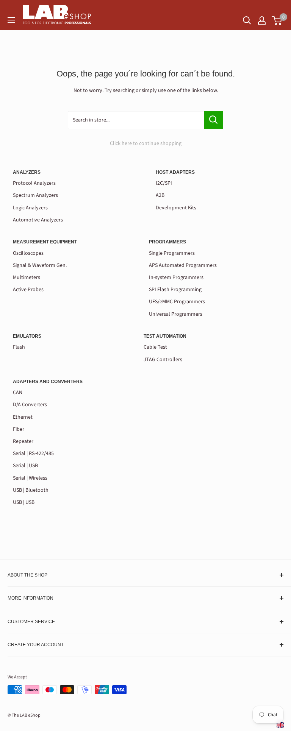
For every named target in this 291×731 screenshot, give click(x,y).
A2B (160, 195)
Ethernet (23, 417)
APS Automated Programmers (183, 265)
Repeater (23, 441)
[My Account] (262, 20)
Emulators (27, 336)
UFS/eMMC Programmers (177, 301)
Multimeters (26, 277)
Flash (19, 347)
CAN (17, 392)
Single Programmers (172, 253)
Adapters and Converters (48, 381)
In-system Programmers (176, 277)
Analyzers (27, 172)
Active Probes (28, 289)
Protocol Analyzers (34, 183)
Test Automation (165, 336)
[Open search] (247, 20)
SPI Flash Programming (175, 289)
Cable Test (155, 347)
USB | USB (23, 502)
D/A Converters (30, 404)
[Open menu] (11, 20)
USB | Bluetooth (30, 490)
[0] (277, 20)
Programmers (167, 242)
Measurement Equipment (45, 242)
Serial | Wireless (30, 478)
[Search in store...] (213, 120)
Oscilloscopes (28, 253)
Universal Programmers (175, 314)
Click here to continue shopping (145, 143)
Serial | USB (25, 465)
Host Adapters (175, 172)
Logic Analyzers (30, 207)
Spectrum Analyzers (35, 195)
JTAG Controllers (163, 359)
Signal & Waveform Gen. (40, 265)
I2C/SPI (164, 183)
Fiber (18, 429)
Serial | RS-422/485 (33, 453)
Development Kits (176, 207)
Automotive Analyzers (38, 220)
